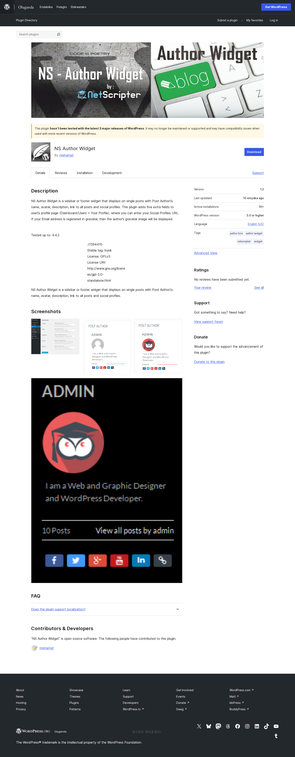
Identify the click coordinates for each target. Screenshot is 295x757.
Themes (74, 696)
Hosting (21, 702)
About (20, 690)
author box (236, 233)
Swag (181, 709)
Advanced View (205, 253)
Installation (85, 173)
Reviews (61, 173)
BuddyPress (239, 709)
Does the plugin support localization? (58, 609)
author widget (254, 233)
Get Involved (184, 690)
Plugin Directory (26, 20)
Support (258, 173)
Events (180, 696)
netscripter (244, 241)
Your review (202, 287)
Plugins (74, 702)
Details (40, 173)
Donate (182, 702)
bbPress (237, 702)
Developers (130, 702)
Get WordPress (276, 7)
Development (112, 173)
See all (259, 287)
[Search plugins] (59, 34)
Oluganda (60, 731)
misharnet (66, 155)
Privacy (21, 709)
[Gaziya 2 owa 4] (125, 324)
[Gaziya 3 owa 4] (177, 324)
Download (254, 152)
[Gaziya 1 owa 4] (74, 324)
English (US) (256, 224)
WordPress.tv (133, 709)
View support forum (208, 322)
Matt (234, 696)
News (19, 696)
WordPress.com (242, 690)
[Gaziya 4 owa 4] (177, 383)
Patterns (75, 709)
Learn (126, 690)
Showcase (76, 690)
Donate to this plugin (209, 362)
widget (258, 241)
